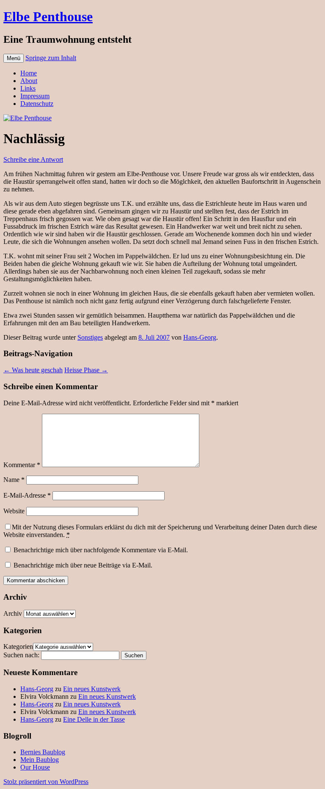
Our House (35, 767)
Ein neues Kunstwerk (92, 688)
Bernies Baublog (42, 752)
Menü (13, 58)
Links (28, 88)
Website (14, 511)
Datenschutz (36, 103)
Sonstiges (90, 337)
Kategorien (18, 646)
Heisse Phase (86, 370)
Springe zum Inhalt (50, 57)
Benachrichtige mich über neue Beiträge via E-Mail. (83, 565)
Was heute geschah (33, 370)
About (28, 80)
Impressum (35, 96)
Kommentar (21, 464)
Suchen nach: (21, 655)
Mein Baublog (39, 759)
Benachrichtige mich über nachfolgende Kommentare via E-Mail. (101, 550)
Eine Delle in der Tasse (94, 719)
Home (28, 73)
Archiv (12, 613)
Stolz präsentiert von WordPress (45, 781)
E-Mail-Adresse (27, 495)
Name (14, 479)
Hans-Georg (199, 337)
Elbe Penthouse (48, 16)
